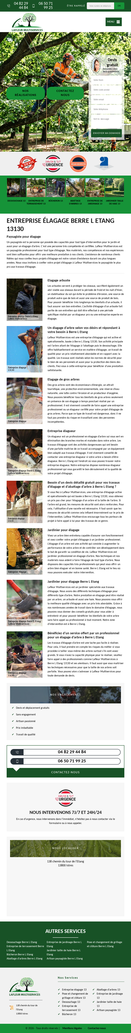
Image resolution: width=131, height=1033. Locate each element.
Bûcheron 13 (69, 1014)
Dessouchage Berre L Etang (22, 942)
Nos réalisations (26, 93)
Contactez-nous (97, 1028)
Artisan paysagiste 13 (108, 1010)
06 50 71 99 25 (46, 6)
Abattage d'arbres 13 (108, 989)
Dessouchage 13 (71, 1002)
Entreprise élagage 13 (74, 989)
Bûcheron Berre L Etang (20, 954)
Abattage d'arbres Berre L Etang (24, 958)
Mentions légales (72, 1028)
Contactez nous (65, 93)
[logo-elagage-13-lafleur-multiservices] (27, 22)
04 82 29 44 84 (21, 6)
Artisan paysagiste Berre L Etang (65, 958)
